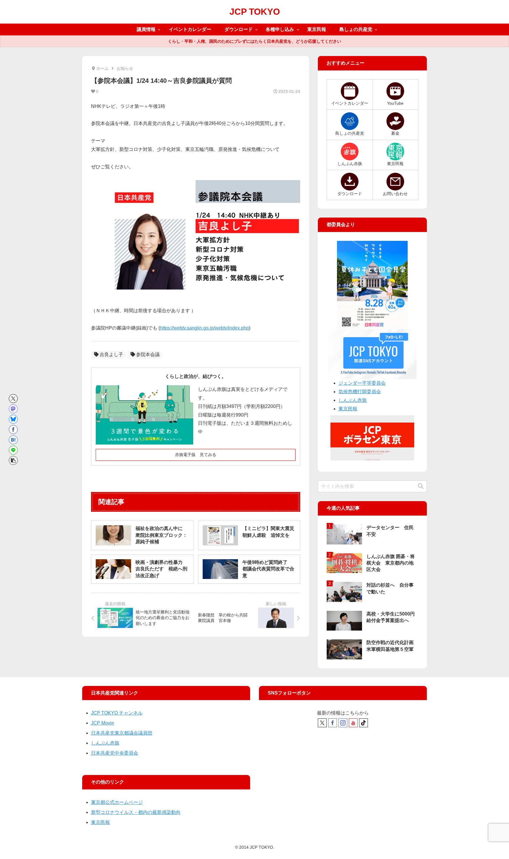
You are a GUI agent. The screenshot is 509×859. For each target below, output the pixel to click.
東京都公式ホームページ (117, 802)
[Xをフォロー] (322, 722)
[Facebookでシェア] (13, 429)
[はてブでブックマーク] (13, 439)
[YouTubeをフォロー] (353, 722)
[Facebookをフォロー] (332, 722)
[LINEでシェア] (13, 450)
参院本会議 (148, 354)
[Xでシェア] (13, 398)
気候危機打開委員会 (359, 391)
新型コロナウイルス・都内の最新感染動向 (136, 812)
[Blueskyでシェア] (13, 419)
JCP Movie (102, 722)
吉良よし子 (111, 354)
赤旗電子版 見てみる (195, 454)
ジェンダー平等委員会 (362, 383)
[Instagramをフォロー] (342, 722)
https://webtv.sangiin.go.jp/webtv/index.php (204, 327)
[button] (13, 460)
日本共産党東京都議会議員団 (121, 732)
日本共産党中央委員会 (114, 753)
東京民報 (347, 408)
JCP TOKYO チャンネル (117, 712)
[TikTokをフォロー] (363, 722)
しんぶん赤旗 (352, 400)
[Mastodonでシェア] (13, 408)
